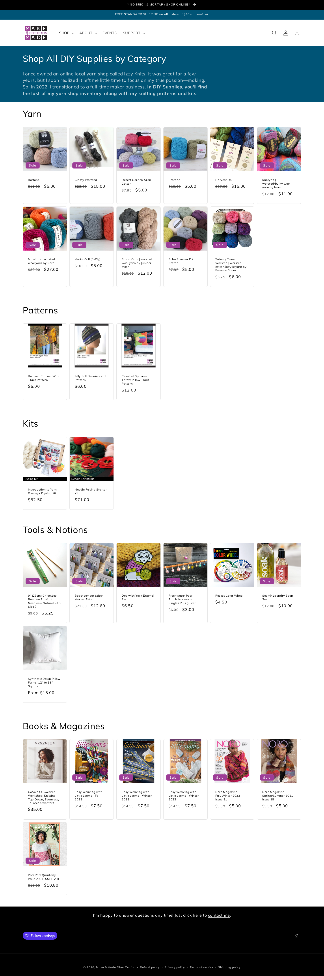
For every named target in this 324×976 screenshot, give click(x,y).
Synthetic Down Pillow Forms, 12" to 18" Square (44, 682)
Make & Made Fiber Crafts (115, 967)
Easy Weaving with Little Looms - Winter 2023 (184, 795)
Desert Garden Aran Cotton (136, 181)
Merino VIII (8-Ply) (87, 259)
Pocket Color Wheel (229, 595)
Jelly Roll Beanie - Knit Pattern (90, 378)
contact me (219, 915)
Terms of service (201, 967)
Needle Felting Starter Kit (91, 491)
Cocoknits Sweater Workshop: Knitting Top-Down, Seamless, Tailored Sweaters (43, 797)
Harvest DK (223, 180)
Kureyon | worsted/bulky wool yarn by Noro (276, 183)
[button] (66, 33)
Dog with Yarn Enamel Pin (138, 597)
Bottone (33, 180)
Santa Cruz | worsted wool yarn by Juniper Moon (137, 262)
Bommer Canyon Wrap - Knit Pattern (44, 378)
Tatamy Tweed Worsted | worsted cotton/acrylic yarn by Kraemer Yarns (230, 264)
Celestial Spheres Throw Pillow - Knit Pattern (135, 379)
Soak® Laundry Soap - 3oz (278, 597)
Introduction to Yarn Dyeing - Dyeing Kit (42, 491)
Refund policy (150, 967)
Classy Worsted (86, 180)
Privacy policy (175, 967)
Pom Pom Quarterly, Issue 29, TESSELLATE (44, 876)
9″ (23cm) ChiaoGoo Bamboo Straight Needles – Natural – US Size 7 (44, 601)
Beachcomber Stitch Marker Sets (89, 597)
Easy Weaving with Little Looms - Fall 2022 (88, 795)
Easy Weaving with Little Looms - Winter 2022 (137, 795)
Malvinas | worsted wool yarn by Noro (41, 261)
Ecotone (174, 180)
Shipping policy (229, 967)
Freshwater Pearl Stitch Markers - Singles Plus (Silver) (183, 599)
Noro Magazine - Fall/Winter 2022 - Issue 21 (228, 795)
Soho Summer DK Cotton (181, 261)
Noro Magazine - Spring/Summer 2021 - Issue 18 (278, 795)
